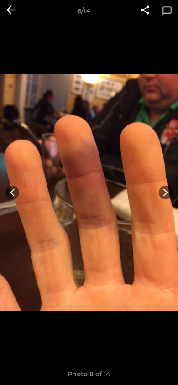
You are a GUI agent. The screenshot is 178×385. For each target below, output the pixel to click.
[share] (145, 11)
